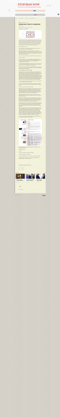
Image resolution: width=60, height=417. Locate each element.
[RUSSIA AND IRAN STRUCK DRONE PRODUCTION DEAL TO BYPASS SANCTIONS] (40, 176)
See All (44, 172)
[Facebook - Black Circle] (42, 195)
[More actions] (41, 22)
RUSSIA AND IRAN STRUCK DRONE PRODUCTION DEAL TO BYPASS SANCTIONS (40, 180)
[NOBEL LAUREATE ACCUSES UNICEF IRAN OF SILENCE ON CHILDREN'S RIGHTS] (20, 176)
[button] (58, 14)
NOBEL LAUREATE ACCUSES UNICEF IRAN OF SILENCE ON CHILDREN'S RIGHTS (19, 180)
